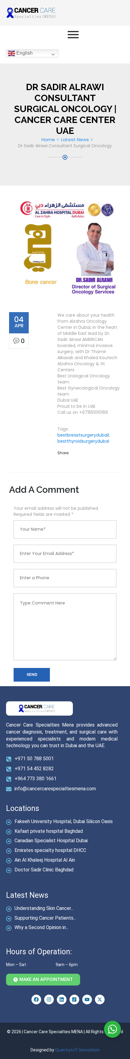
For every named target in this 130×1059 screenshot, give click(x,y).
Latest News (75, 139)
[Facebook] (36, 999)
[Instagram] (49, 999)
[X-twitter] (100, 999)
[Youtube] (87, 999)
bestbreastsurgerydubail (83, 435)
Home (48, 139)
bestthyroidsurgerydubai (83, 441)
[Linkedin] (62, 999)
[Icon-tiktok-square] (74, 999)
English (24, 53)
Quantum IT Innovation (77, 1049)
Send (32, 674)
